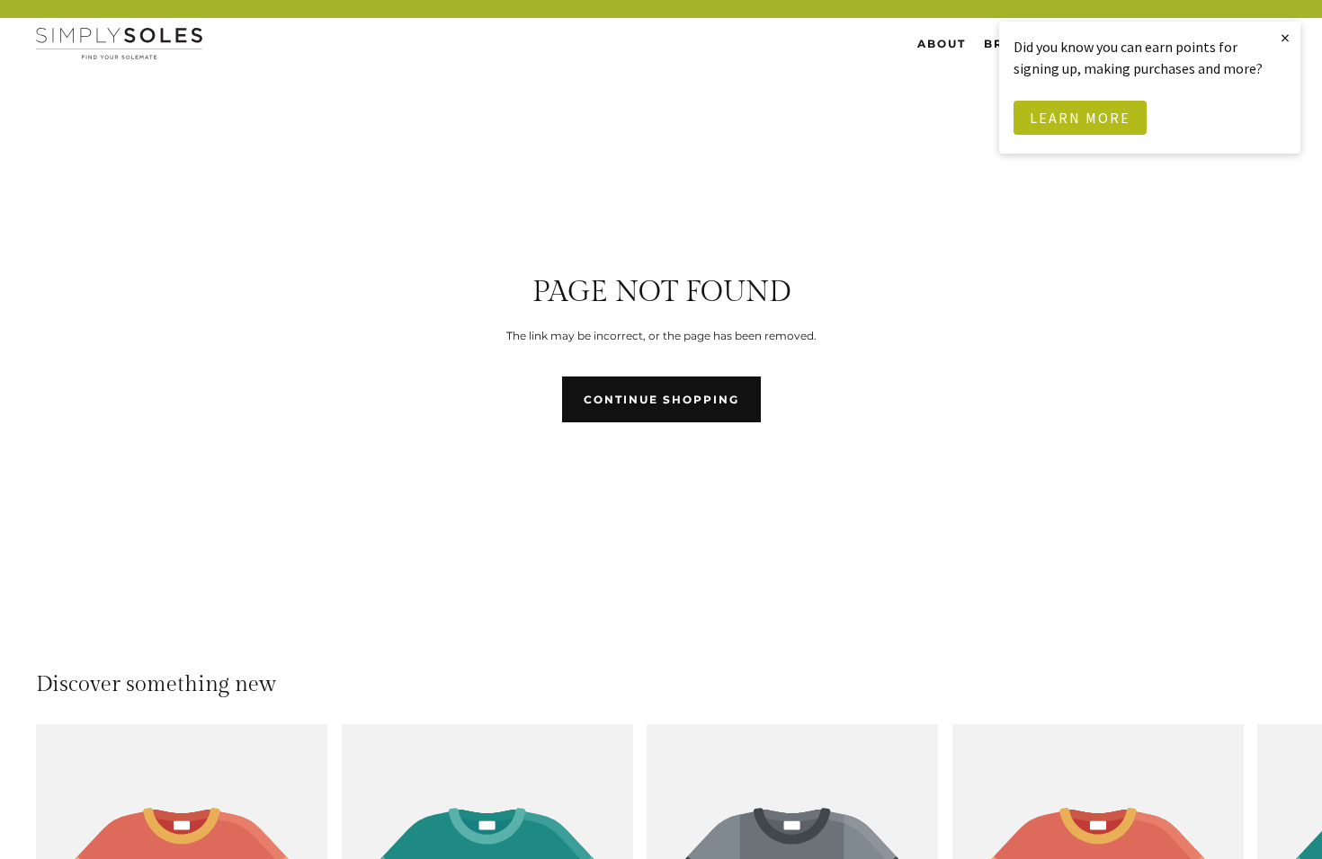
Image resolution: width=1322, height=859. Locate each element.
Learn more (1080, 118)
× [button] (1286, 37)
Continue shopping (661, 399)
